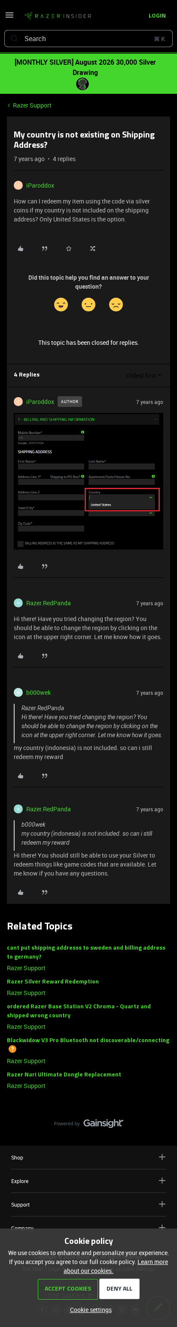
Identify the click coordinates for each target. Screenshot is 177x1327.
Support (20, 1204)
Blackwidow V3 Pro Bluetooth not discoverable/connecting (88, 1040)
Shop (17, 1157)
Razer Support (32, 105)
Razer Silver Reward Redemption (53, 982)
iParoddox (40, 185)
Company (22, 1228)
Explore (19, 1181)
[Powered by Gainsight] (88, 1125)
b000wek (38, 692)
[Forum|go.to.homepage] (57, 16)
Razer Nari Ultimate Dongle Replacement (64, 1075)
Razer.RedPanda (48, 603)
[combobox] (88, 38)
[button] (9, 18)
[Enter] (14, 38)
